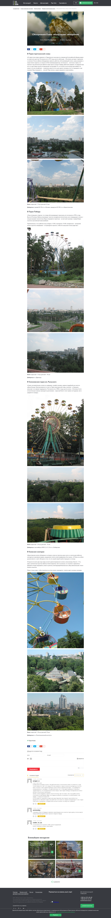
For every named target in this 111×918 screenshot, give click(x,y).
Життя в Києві (37, 8)
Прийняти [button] (55, 915)
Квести (36, 3)
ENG (97, 2)
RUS (95, 2)
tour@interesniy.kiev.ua (85, 900)
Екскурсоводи (38, 892)
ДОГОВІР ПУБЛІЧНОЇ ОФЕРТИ (20, 894)
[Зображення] (31, 758)
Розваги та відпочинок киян (48, 8)
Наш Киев (53, 40)
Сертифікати (63, 3)
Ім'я (28, 755)
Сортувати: (71, 775)
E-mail (49, 755)
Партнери (15, 892)
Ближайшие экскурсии (38, 838)
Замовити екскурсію (87, 905)
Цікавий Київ (16, 8)
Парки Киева (32, 740)
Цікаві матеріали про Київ (27, 8)
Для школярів (44, 3)
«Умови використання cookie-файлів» (65, 912)
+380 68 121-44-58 (86, 899)
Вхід (76, 2)
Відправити (33, 769)
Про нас (31, 892)
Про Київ (53, 3)
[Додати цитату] (28, 758)
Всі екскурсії (27, 3)
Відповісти (41, 803)
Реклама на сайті (23, 892)
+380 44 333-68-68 (86, 897)
